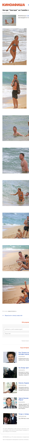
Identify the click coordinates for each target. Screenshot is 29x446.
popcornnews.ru (12, 311)
